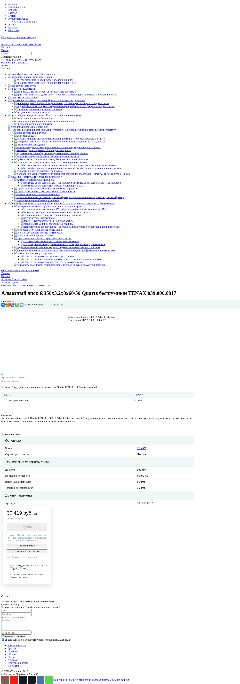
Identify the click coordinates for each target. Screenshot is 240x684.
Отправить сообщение (14, 636)
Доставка (13, 27)
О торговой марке (18, 18)
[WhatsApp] (49, 680)
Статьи (12, 15)
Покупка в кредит (18, 662)
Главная (12, 4)
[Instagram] (5, 680)
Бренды (12, 648)
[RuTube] (23, 680)
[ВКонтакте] (40, 680)
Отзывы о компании (25, 21)
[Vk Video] (32, 680)
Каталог (12, 12)
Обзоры (12, 654)
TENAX (138, 395)
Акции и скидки (17, 7)
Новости (12, 9)
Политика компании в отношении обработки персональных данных (91, 679)
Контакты (13, 30)
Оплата (12, 24)
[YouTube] (14, 680)
